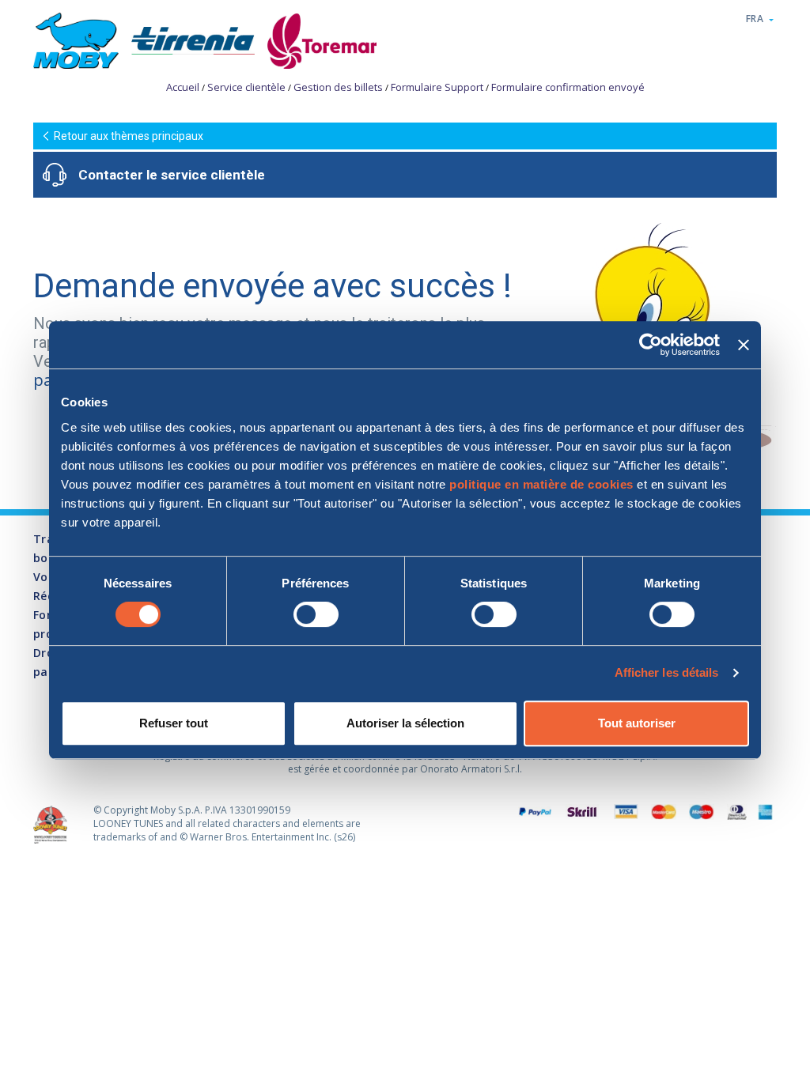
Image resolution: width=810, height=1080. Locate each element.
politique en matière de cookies (541, 484)
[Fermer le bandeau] (743, 344)
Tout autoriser (637, 723)
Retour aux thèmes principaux (128, 136)
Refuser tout (173, 723)
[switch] (316, 614)
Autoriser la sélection (405, 723)
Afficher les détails (667, 672)
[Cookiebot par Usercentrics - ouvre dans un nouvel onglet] (650, 345)
